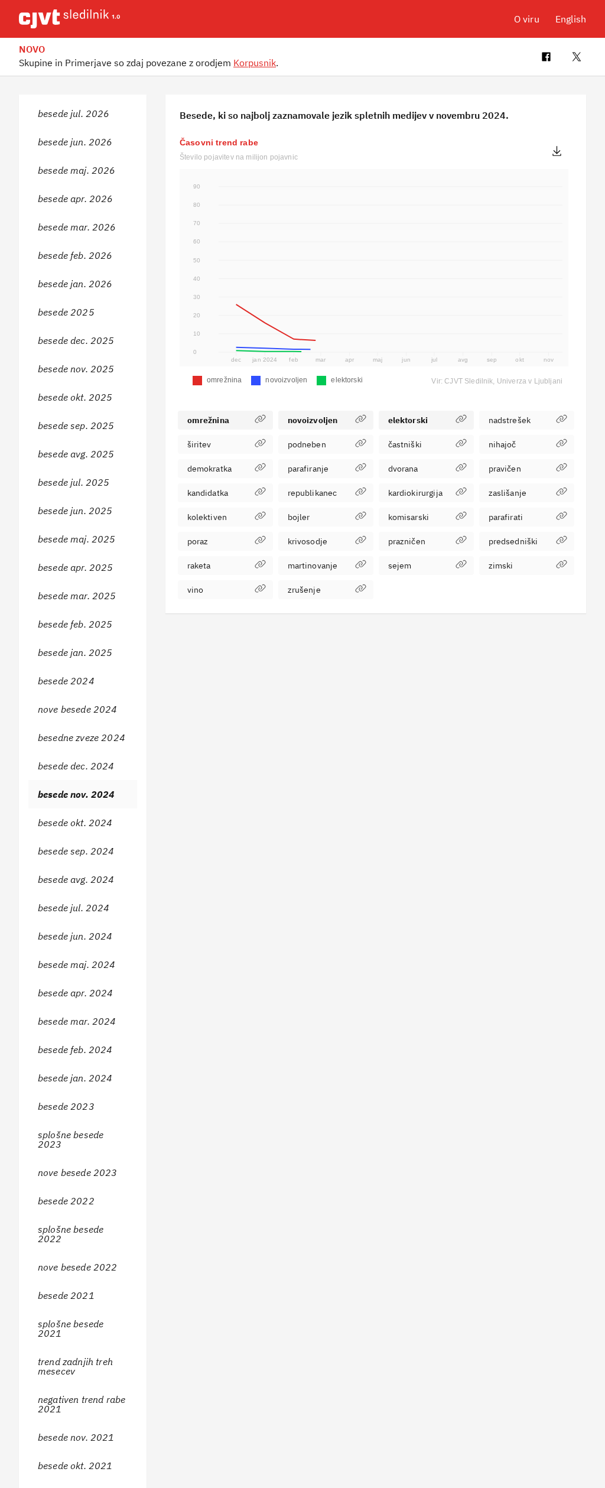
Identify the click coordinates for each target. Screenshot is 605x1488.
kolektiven (207, 517)
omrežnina (208, 420)
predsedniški (513, 541)
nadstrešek (510, 420)
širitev (199, 444)
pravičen (505, 468)
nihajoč (502, 444)
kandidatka (208, 493)
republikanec (312, 493)
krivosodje (308, 541)
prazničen (406, 541)
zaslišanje (508, 493)
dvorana (403, 468)
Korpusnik (254, 63)
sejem (400, 565)
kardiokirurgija (415, 493)
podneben (307, 444)
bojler (299, 517)
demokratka (209, 468)
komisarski (409, 517)
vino (195, 589)
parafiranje (308, 468)
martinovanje (313, 565)
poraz (198, 541)
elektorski (408, 420)
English (570, 19)
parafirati (506, 517)
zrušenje (304, 589)
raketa (199, 565)
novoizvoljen (313, 420)
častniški (405, 444)
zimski (501, 565)
